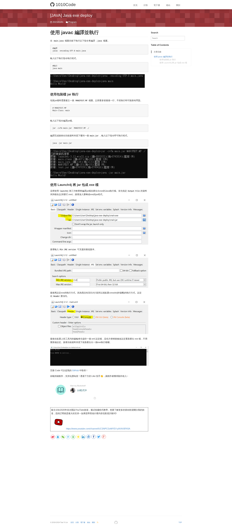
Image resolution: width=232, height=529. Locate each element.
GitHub (75, 370)
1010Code (65, 4)
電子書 (157, 5)
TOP (180, 522)
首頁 (135, 5)
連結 (168, 5)
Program (72, 22)
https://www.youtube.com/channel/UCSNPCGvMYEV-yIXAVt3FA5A (98, 429)
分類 (145, 5)
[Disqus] (99, 475)
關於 (178, 5)
